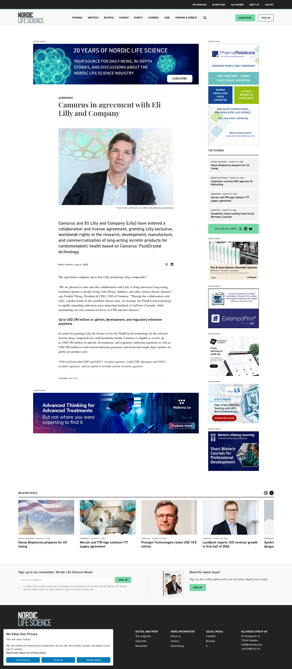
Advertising (218, 4)
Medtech (93, 17)
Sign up (123, 580)
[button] (271, 493)
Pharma (77, 17)
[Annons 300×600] (233, 144)
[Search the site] (205, 17)
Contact (269, 4)
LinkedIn (211, 636)
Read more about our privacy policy (26, 652)
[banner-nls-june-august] (116, 83)
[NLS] (31, 17)
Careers (153, 17)
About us (175, 636)
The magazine (143, 636)
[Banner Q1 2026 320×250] (233, 327)
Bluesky (210, 641)
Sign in (265, 17)
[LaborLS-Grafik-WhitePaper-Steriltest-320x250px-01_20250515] (233, 422)
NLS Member (237, 4)
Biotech (109, 17)
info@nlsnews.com (251, 644)
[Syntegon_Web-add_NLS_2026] (233, 279)
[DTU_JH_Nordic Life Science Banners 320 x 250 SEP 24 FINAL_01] (233, 470)
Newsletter (141, 646)
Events (138, 17)
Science (124, 17)
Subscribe (245, 17)
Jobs (167, 17)
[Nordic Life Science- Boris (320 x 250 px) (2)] (233, 375)
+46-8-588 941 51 (250, 649)
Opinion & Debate (186, 17)
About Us (254, 4)
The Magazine (199, 4)
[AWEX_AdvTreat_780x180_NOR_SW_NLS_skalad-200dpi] (116, 432)
